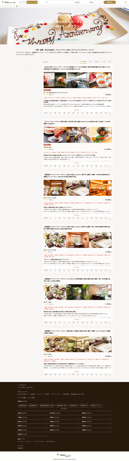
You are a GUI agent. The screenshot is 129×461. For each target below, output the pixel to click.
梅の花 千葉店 (47, 302)
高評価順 (97, 61)
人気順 (89, 61)
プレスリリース (40, 394)
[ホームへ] (8, 2)
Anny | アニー (28, 441)
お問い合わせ (29, 387)
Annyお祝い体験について (23, 394)
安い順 (109, 61)
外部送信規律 (66, 394)
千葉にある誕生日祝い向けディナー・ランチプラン (64, 40)
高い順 (103, 61)
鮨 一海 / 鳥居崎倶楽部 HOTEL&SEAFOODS (55, 92)
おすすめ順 (83, 61)
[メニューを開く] (125, 2)
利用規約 (47, 394)
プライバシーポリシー (56, 394)
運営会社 (33, 394)
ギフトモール (21, 441)
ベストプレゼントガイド (39, 441)
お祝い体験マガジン (51, 441)
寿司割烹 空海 (47, 147)
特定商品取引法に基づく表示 (77, 394)
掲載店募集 (20, 448)
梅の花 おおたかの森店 (50, 198)
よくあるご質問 (21, 387)
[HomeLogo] (64, 455)
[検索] (110, 2)
